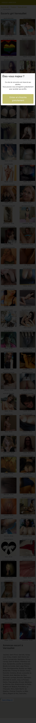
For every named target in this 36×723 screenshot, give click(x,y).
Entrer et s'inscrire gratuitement (18, 99)
